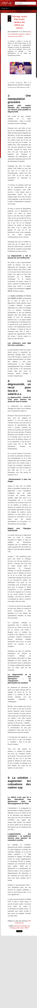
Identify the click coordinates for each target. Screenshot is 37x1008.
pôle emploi (20, 928)
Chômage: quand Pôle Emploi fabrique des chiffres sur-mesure (19, 22)
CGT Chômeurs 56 (23, 922)
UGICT (26, 928)
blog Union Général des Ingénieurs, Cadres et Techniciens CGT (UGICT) (19, 34)
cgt (29, 926)
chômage (13, 928)
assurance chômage (20, 926)
